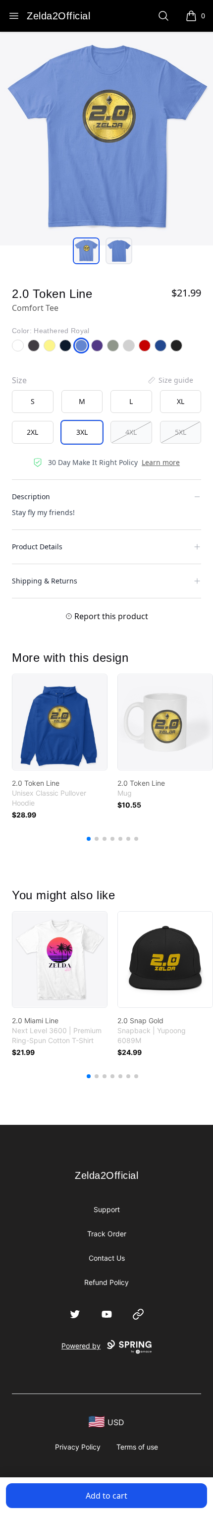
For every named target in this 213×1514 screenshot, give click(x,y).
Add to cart (106, 1495)
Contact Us (107, 1258)
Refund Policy (106, 1282)
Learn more (161, 462)
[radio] (32, 401)
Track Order (106, 1233)
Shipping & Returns (44, 580)
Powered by (81, 1345)
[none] (170, 380)
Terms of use (137, 1447)
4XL (131, 432)
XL (180, 401)
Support (107, 1209)
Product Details (37, 546)
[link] (59, 722)
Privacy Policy (78, 1447)
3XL (82, 432)
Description (31, 496)
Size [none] (19, 380)
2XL (32, 432)
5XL (180, 432)
